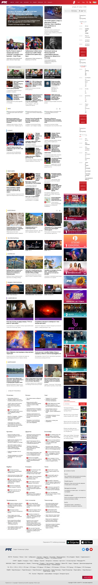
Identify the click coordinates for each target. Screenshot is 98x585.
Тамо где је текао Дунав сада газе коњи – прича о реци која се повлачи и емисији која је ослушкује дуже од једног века (15, 380)
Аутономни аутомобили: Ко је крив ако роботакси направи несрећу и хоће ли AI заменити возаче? (52, 380)
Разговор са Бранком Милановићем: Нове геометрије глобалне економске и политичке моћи (53, 120)
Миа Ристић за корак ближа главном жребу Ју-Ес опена (52, 471)
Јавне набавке (48, 573)
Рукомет (42, 560)
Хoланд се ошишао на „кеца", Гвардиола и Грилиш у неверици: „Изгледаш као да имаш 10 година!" (34, 515)
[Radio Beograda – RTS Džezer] (75, 323)
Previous (80, 22)
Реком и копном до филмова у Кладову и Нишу (52, 291)
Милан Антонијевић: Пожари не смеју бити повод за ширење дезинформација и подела (34, 459)
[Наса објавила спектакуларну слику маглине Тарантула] (20, 341)
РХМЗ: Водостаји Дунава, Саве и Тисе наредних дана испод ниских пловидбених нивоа (34, 454)
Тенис (46, 467)
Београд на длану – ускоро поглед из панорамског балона (56, 175)
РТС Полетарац (86, 567)
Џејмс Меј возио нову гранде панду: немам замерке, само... (53, 515)
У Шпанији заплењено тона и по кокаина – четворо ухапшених (53, 416)
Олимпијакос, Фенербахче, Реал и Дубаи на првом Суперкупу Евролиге (34, 494)
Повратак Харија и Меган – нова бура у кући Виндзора (33, 75)
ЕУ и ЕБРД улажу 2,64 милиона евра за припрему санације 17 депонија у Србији (53, 436)
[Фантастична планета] (75, 227)
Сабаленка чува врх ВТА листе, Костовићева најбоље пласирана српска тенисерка (53, 488)
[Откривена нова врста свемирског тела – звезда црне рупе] (48, 310)
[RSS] (90, 2)
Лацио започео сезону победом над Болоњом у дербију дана (14, 491)
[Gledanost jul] (75, 282)
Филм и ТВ (64, 563)
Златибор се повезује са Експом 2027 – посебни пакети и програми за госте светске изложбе (52, 272)
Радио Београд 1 (16, 570)
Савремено (12, 298)
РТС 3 (20, 567)
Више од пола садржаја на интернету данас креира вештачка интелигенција (52, 520)
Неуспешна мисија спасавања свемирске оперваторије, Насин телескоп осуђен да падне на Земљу (53, 526)
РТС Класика (55, 567)
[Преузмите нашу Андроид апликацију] (73, 542)
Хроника (9, 432)
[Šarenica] (75, 351)
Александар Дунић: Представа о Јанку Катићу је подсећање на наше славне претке (56, 187)
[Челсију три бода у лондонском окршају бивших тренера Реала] (47, 161)
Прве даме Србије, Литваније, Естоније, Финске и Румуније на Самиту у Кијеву (71, 437)
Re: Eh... (66, 502)
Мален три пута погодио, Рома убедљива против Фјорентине (15, 476)
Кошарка (28, 467)
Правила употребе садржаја (25, 582)
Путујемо (42, 563)
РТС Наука (33, 567)
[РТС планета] (74, 2)
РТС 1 (11, 567)
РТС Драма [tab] (84, 65)
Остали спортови (71, 560)
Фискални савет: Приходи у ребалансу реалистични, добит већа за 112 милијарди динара (53, 448)
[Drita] (75, 364)
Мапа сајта (87, 577)
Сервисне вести (85, 557)
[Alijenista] (75, 337)
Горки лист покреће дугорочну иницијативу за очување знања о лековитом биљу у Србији (33, 271)
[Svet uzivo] (75, 254)
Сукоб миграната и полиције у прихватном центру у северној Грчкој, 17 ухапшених (34, 410)
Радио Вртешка (87, 570)
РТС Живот (47, 567)
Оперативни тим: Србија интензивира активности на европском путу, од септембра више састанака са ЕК (15, 424)
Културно (11, 210)
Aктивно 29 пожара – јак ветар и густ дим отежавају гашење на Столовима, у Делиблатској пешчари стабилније (22, 12)
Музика (29, 563)
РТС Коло (62, 567)
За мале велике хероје (44, 564)
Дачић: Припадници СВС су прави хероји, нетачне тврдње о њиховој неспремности (34, 442)
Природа (75, 563)
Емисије (40, 2)
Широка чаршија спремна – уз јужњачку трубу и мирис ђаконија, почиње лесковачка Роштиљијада (15, 505)
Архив (53, 571)
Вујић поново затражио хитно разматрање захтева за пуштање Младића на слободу (15, 441)
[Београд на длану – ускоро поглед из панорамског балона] (47, 176)
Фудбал (9, 467)
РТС (45, 2)
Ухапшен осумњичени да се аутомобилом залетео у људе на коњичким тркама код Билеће (34, 415)
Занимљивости (12, 500)
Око (9, 109)
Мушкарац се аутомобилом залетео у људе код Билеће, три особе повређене (33, 421)
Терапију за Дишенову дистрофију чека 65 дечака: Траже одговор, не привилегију (33, 448)
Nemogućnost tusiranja (70, 488)
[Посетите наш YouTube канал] (91, 549)
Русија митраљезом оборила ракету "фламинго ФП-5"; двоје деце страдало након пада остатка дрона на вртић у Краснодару (34, 98)
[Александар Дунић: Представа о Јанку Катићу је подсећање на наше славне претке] (47, 187)
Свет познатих (30, 500)
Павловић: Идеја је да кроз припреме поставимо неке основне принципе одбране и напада (34, 487)
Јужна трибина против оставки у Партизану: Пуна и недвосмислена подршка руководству (14, 481)
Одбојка (36, 560)
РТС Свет (26, 567)
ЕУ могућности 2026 (56, 558)
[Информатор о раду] (75, 461)
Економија (47, 432)
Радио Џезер (46, 571)
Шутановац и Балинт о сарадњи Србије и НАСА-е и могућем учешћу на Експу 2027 (15, 399)
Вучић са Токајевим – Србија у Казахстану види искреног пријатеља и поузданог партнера (15, 418)
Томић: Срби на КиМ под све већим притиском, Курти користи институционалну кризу (15, 405)
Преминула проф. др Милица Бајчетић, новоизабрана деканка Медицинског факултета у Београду (52, 54)
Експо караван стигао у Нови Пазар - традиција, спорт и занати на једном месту (53, 460)
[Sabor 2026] (75, 296)
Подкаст (47, 558)
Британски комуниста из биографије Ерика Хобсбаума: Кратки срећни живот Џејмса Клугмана (14, 120)
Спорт (17, 2)
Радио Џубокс (77, 570)
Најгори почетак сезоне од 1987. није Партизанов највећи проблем (52, 75)
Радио (34, 2)
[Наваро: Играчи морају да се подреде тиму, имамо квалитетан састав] (47, 136)
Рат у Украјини (70, 557)
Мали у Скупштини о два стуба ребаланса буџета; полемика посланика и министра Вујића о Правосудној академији (15, 85)
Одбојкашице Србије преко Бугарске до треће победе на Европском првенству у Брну (33, 53)
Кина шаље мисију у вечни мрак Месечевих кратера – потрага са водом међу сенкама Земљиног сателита (52, 505)
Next (86, 22)
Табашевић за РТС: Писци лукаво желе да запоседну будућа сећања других (53, 228)
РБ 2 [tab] (82, 135)
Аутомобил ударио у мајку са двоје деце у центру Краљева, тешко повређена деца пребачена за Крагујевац (53, 24)
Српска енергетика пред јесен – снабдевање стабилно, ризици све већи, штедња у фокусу (53, 453)
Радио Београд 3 (37, 570)
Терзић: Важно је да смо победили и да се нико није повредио (15, 148)
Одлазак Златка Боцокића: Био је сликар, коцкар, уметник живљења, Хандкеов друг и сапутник (33, 120)
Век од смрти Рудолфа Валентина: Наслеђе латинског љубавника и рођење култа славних (34, 530)
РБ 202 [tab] (86, 135)
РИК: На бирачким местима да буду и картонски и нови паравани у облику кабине (37, 84)
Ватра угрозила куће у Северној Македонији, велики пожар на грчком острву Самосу (34, 404)
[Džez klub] (75, 310)
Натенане (12, 362)
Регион (27, 395)
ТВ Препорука (13, 238)
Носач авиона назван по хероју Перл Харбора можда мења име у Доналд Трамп (15, 528)
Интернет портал (64, 573)
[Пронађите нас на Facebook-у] (87, 549)
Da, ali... (66, 474)
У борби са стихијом (50, 248)
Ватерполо (49, 560)
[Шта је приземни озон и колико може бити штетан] (47, 200)
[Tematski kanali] (75, 392)
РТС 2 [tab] (83, 22)
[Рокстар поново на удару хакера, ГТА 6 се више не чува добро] (20, 310)
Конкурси (56, 573)
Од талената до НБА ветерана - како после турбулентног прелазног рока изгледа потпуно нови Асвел (52, 148)
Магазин (26, 2)
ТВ (30, 2)
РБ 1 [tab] (80, 135)
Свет (46, 395)
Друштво (28, 432)
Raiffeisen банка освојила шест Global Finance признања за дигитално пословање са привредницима (15, 272)
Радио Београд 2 (26, 570)
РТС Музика (78, 567)
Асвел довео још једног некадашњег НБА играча (33, 482)
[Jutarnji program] (75, 241)
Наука (70, 563)
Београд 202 (46, 570)
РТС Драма (40, 567)
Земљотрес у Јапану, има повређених (52, 421)
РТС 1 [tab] (81, 22)
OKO (21, 2)
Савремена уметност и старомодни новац (31, 228)
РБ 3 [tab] (84, 135)
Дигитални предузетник (86, 563)
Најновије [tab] (67, 400)
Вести (12, 2)
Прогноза (68, 11)
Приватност (8, 582)
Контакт (34, 573)
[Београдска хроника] (75, 268)
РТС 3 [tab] (84, 22)
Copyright (15, 582)
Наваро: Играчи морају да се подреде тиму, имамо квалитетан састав (56, 135)
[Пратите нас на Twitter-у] (83, 549)
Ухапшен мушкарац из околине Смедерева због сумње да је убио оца (15, 456)
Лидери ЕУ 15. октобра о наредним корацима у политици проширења (18, 97)
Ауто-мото (62, 560)
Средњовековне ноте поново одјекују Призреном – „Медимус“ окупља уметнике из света (15, 228)
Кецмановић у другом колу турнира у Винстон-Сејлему (52, 476)
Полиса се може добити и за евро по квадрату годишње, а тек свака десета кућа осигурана (15, 74)
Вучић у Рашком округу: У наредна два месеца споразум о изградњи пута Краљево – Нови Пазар (15, 53)
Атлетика (55, 560)
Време (77, 557)
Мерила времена (61, 557)
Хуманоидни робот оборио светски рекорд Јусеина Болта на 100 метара (53, 511)
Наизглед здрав (56, 564)
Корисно (11, 254)
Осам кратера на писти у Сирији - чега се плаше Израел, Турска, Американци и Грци (53, 410)
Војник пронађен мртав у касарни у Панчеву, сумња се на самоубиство (56, 83)
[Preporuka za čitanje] (75, 378)
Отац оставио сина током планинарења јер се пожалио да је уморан (15, 516)
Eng (83, 2)
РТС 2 (16, 567)
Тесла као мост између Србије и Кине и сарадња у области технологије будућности (48, 352)
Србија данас (32, 557)
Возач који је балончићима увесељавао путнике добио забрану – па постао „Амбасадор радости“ (14, 522)
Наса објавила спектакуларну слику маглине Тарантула (20, 352)
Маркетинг (40, 573)
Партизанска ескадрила (13, 248)
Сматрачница (39, 558)
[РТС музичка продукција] (75, 447)
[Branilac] (75, 213)
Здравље (57, 563)
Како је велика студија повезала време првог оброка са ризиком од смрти (13, 190)
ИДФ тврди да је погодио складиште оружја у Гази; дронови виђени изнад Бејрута (56, 97)
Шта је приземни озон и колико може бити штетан (56, 199)
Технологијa (48, 500)
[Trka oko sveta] (75, 200)
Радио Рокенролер (67, 570)
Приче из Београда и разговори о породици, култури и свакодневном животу (15, 291)
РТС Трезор (70, 567)
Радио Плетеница (56, 570)
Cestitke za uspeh (68, 495)
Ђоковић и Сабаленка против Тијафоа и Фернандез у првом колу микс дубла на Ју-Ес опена (53, 482)
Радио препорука (15, 282)
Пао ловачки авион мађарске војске (34, 399)
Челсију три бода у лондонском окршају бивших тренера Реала (56, 160)
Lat (79, 2)
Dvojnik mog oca (68, 481)
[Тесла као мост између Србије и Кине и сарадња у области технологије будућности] (48, 341)
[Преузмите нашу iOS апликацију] (87, 542)
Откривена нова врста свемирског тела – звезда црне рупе (47, 322)
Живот (14, 563)
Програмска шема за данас (83, 52)
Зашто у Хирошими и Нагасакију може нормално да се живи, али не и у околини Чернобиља (33, 380)
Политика (10, 395)
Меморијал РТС (81, 560)
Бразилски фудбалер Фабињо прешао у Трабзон (14, 486)
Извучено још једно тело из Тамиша (14, 452)
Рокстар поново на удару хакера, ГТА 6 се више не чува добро (19, 322)
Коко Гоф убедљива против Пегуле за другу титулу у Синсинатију (53, 494)
